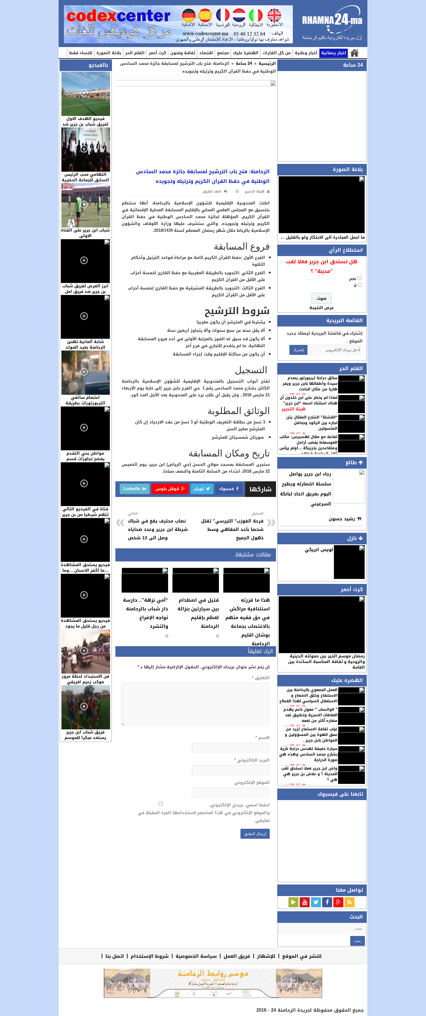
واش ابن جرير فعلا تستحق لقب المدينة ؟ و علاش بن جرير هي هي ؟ (309, 774)
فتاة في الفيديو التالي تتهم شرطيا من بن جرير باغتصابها (85, 514)
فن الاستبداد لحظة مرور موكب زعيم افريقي (85, 679)
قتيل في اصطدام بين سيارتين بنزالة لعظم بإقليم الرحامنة (198, 613)
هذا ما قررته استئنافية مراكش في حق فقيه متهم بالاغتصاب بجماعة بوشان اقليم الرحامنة (247, 622)
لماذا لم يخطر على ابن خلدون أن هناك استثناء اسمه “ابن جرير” (308, 400)
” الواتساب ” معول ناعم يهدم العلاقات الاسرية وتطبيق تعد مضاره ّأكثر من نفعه (310, 715)
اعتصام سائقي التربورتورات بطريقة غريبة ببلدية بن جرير (85, 403)
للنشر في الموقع (302, 956)
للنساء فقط (80, 53)
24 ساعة (244, 63)
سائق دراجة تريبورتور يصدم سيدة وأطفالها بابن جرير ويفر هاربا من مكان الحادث (310, 383)
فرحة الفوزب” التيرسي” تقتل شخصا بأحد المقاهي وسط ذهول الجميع (232, 526)
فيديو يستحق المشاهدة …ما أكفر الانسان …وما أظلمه (85, 570)
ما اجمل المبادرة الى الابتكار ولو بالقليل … (323, 237)
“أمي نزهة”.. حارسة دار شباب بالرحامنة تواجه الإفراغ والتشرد (145, 613)
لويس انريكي (319, 550)
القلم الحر (135, 53)
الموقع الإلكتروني (252, 782)
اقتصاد (206, 53)
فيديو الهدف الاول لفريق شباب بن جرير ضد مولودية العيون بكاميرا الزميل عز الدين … (85, 127)
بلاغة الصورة (108, 53)
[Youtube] (305, 902)
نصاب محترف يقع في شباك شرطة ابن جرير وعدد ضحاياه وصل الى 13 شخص (158, 526)
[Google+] (338, 902)
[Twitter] (316, 902)
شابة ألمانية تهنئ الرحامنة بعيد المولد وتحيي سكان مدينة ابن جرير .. (85, 350)
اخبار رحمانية (333, 53)
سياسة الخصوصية (196, 956)
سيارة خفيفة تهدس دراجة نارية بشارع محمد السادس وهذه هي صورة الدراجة (308, 754)
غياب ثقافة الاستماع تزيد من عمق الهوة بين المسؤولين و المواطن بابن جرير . (311, 735)
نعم (352, 279)
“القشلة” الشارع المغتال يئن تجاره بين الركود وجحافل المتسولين (311, 423)
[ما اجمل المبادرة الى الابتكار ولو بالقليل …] (321, 204)
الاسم (262, 738)
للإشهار (266, 956)
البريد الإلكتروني (251, 760)
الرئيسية (354, 53)
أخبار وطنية (306, 53)
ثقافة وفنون (182, 53)
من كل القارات (277, 53)
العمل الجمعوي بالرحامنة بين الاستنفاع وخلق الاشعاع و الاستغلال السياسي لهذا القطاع (308, 695)
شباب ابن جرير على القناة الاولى (85, 233)
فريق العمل (237, 956)
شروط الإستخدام (150, 956)
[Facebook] (327, 902)
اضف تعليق (212, 191)
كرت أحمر (157, 53)
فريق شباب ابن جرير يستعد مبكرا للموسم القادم (85, 737)
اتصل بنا (114, 956)
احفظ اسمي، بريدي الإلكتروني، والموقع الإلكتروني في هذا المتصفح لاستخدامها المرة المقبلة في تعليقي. (203, 812)
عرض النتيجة (321, 308)
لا (355, 285)
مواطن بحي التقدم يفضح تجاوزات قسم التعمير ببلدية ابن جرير (85, 458)
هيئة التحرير (294, 409)
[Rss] (350, 902)
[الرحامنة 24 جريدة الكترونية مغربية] (332, 25)
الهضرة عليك (246, 53)
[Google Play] (293, 902)
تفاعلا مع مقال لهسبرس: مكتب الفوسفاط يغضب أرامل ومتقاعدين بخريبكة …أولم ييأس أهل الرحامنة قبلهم (308, 445)
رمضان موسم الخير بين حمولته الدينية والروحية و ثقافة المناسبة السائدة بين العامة (326, 661)
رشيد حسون (342, 519)
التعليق (260, 678)
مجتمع (223, 53)
